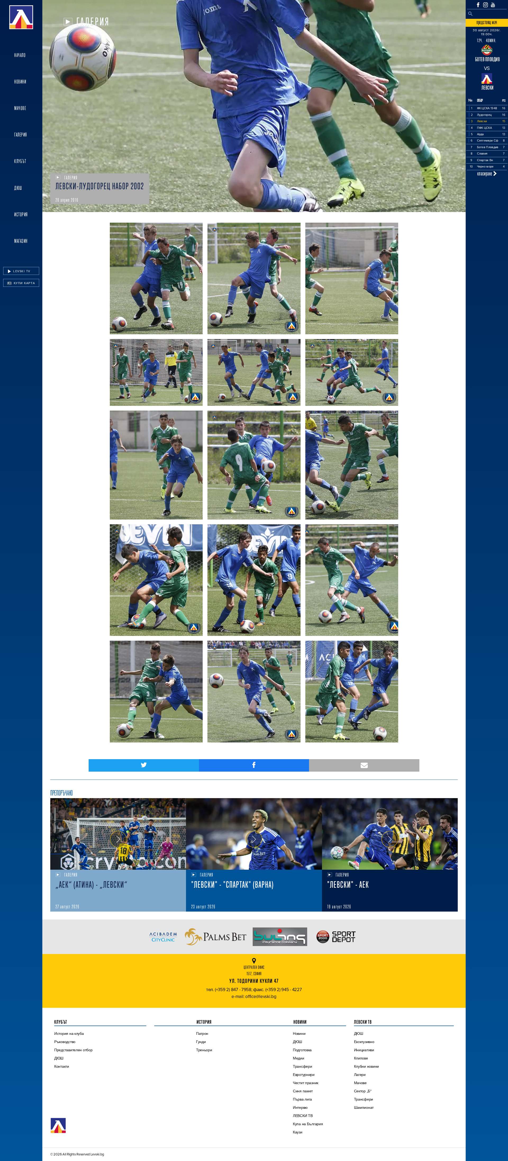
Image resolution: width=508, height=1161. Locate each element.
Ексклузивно (364, 1041)
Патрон (202, 1033)
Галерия (20, 135)
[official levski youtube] (493, 4)
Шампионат (364, 1107)
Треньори (204, 1050)
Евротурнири (304, 1074)
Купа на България (308, 1124)
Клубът (20, 161)
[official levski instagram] (485, 5)
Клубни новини (366, 1066)
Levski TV (21, 271)
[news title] (118, 834)
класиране (485, 173)
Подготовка (302, 1050)
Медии (298, 1058)
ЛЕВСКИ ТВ (303, 1115)
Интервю (300, 1107)
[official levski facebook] (478, 4)
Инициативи (364, 1050)
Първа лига (302, 1099)
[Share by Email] (364, 765)
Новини (20, 82)
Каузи (297, 1132)
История (21, 214)
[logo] (21, 17)
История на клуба (69, 1033)
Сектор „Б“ (362, 1091)
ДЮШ (18, 188)
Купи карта (23, 283)
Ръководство (64, 1041)
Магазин (21, 241)
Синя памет (303, 1091)
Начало (20, 55)
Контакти (61, 1066)
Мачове (20, 108)
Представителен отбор (73, 1050)
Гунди (201, 1041)
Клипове (361, 1058)
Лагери (360, 1074)
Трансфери (302, 1066)
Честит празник (305, 1082)
